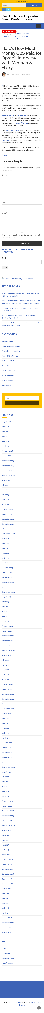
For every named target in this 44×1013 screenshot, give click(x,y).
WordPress (16, 1002)
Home (18, 1)
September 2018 (8, 884)
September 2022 (8, 650)
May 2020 (5, 786)
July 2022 (5, 660)
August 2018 (6, 889)
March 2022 (6, 679)
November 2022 (8, 641)
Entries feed (6, 953)
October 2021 (7, 704)
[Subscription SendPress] (22, 264)
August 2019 (6, 830)
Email (4, 213)
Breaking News (7, 341)
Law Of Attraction (8, 371)
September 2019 (8, 825)
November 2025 (8, 466)
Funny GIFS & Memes (10, 356)
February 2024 (7, 568)
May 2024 (5, 553)
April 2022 (5, 675)
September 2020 (8, 767)
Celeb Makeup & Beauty (11, 346)
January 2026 (7, 456)
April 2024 (5, 558)
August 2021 (6, 714)
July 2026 (5, 427)
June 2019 (5, 840)
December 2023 (8, 577)
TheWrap (5, 140)
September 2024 (8, 534)
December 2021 (8, 694)
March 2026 (6, 446)
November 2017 (8, 923)
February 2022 (7, 684)
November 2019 (8, 816)
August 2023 (6, 597)
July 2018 (5, 893)
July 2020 (5, 777)
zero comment (8, 78)
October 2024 (7, 529)
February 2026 (7, 451)
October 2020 (7, 762)
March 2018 (6, 913)
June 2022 (5, 665)
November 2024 (8, 524)
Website (4, 223)
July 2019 (5, 835)
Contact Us (24, 1)
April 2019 (5, 850)
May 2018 (5, 903)
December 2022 (8, 636)
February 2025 (7, 509)
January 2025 (7, 514)
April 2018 (5, 908)
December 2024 (8, 519)
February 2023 (7, 626)
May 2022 (5, 670)
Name (4, 203)
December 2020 (8, 752)
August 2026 (6, 422)
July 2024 (5, 543)
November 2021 (8, 699)
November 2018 (8, 874)
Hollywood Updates (9, 361)
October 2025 (7, 470)
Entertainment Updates (11, 351)
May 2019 (5, 845)
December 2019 (8, 811)
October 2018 (7, 879)
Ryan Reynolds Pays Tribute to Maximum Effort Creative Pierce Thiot (16, 36)
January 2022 (7, 689)
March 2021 (6, 738)
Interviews (6, 366)
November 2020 (8, 757)
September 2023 (8, 592)
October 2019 (7, 821)
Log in (4, 948)
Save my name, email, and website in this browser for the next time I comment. (22, 236)
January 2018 (7, 918)
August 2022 (6, 655)
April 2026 (5, 441)
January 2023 (7, 631)
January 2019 (7, 864)
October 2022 (7, 645)
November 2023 (8, 582)
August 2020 (6, 772)
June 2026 (6, 431)
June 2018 (5, 898)
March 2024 (6, 563)
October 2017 (7, 928)
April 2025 (5, 500)
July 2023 (5, 602)
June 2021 (5, 723)
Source (4, 155)
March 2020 (6, 796)
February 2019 (7, 859)
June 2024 (6, 548)
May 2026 (5, 436)
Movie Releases (8, 375)
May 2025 (5, 495)
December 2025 (8, 461)
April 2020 (5, 791)
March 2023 (6, 621)
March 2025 (6, 504)
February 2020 (7, 801)
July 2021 (5, 718)
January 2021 (7, 748)
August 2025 (6, 480)
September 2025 (8, 475)
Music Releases (7, 380)
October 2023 (7, 587)
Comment (5, 175)
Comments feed (8, 958)
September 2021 (8, 709)
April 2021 (5, 733)
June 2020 (6, 782)
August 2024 (6, 538)
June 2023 (5, 607)
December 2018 (8, 869)
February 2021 (7, 743)
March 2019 (6, 855)
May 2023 (5, 611)
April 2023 (5, 616)
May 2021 (5, 728)
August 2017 (6, 932)
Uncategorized (7, 385)
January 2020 (7, 806)
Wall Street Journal (12, 130)
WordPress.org (7, 963)
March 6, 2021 (26, 74)
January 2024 (7, 573)
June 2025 (5, 490)
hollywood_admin (13, 74)
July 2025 (5, 485)
